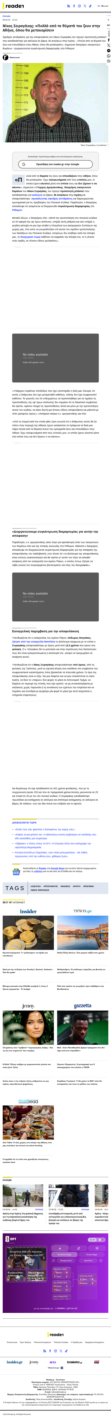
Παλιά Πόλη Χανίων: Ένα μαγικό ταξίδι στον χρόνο (80, 953)
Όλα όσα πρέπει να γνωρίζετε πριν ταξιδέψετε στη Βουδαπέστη (80, 987)
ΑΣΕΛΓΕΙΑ (36, 886)
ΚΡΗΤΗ (77, 886)
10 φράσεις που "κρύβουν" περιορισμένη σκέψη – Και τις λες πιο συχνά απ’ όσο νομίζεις (28, 1049)
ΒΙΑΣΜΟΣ (66, 886)
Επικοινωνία (12, 1342)
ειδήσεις (38, 871)
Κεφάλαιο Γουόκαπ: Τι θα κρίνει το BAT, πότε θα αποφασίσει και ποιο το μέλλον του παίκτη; (79, 1082)
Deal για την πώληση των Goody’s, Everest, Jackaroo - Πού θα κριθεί (28, 970)
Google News (58, 868)
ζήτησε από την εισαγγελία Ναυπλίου (33, 641)
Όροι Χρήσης (25, 1342)
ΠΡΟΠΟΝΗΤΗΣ (51, 886)
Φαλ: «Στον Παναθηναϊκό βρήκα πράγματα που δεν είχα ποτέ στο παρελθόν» (81, 1049)
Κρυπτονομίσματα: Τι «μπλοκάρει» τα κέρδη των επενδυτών (25, 954)
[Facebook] (74, 6)
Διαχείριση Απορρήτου (94, 1342)
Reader (42, 868)
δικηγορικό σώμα (30, 237)
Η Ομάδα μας (76, 1342)
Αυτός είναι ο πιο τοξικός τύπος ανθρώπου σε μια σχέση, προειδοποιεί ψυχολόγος (26, 1082)
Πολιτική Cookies (61, 1342)
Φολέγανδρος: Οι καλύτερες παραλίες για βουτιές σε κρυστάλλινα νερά (81, 970)
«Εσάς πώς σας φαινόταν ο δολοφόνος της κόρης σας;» (45, 829)
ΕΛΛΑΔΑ (6, 16)
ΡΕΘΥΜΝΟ (89, 886)
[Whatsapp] (108, 56)
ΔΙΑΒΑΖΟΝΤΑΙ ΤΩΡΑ (24, 822)
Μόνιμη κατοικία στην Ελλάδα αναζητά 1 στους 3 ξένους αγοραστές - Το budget (25, 987)
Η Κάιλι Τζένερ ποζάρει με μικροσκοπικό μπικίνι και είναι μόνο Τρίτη (27, 1065)
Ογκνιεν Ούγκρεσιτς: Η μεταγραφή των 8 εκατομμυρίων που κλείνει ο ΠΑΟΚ (76, 1065)
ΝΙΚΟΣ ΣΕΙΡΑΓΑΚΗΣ (40, 890)
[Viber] (108, 61)
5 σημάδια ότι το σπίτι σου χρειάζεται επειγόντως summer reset (25, 1160)
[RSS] (68, 6)
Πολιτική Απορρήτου (42, 1342)
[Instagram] (79, 6)
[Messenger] (108, 50)
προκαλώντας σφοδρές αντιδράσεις (52, 198)
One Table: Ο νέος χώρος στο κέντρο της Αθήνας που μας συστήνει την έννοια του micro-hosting (27, 1144)
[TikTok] (90, 6)
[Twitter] (85, 6)
